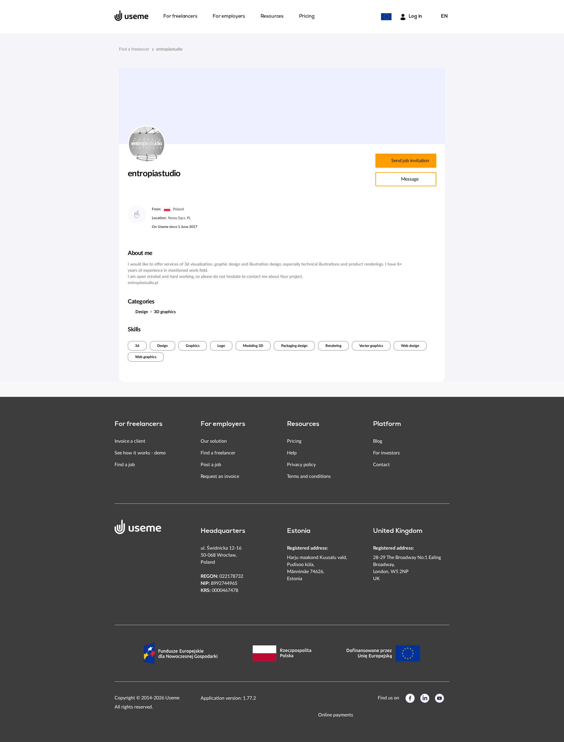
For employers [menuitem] (229, 16)
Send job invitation (410, 160)
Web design (410, 346)
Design (141, 312)
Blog (377, 441)
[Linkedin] (425, 698)
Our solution (214, 441)
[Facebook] (410, 698)
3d (137, 346)
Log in (415, 16)
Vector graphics (371, 346)
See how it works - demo (140, 453)
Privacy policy (301, 464)
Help (292, 453)
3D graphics (165, 312)
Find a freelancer (134, 49)
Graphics (192, 346)
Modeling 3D (253, 346)
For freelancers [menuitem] (180, 16)
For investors (386, 453)
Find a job (125, 464)
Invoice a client (130, 441)
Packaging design (294, 346)
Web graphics (145, 357)
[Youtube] (439, 698)
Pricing (294, 441)
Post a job (211, 464)
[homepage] (132, 15)
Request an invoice (220, 476)
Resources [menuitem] (272, 16)
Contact (381, 464)
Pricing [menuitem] (307, 16)
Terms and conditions (309, 476)
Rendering (333, 346)
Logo (221, 346)
